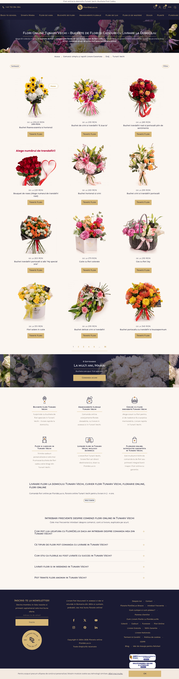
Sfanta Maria (28, 15)
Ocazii (149, 15)
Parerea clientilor (142, 615)
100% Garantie (151, 628)
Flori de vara (46, 15)
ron (169, 7)
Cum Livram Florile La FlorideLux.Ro (143, 619)
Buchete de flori (66, 15)
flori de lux (87, 7)
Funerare (173, 15)
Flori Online (159, 624)
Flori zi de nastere (132, 15)
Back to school (8, 15)
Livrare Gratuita (134, 628)
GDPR (142, 642)
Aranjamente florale (90, 15)
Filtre (165, 66)
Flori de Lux (112, 15)
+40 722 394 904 (13, 7)
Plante (160, 15)
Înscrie (32, 622)
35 (105, 347)
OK (144, 674)
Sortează (15, 66)
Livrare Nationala (142, 633)
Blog (127, 646)
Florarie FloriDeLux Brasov (132, 606)
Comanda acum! (89, 378)
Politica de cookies (152, 637)
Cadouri (135, 624)
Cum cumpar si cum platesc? (142, 610)
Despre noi (137, 601)
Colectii (124, 624)
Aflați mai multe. (115, 674)
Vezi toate (89, 500)
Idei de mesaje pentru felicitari (146, 646)
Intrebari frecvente (155, 606)
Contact (149, 601)
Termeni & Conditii (132, 637)
